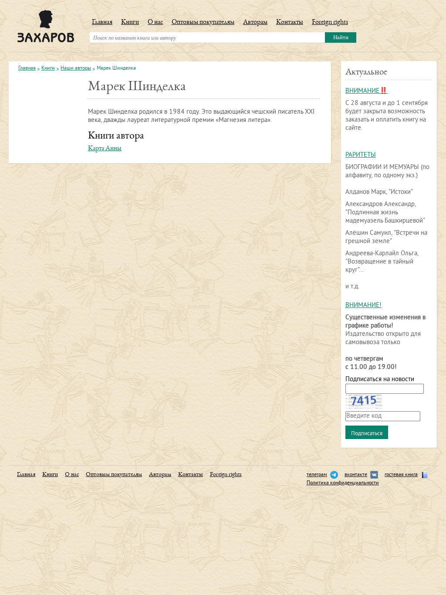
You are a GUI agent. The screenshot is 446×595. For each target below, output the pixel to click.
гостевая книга (401, 475)
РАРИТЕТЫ (360, 155)
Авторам (255, 22)
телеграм (317, 475)
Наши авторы (76, 68)
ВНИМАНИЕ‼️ (366, 91)
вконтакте (356, 475)
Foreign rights (330, 22)
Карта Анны (105, 148)
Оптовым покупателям (203, 22)
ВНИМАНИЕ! (363, 305)
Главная (102, 22)
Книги (130, 22)
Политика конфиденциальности (343, 483)
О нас (155, 22)
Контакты (289, 22)
